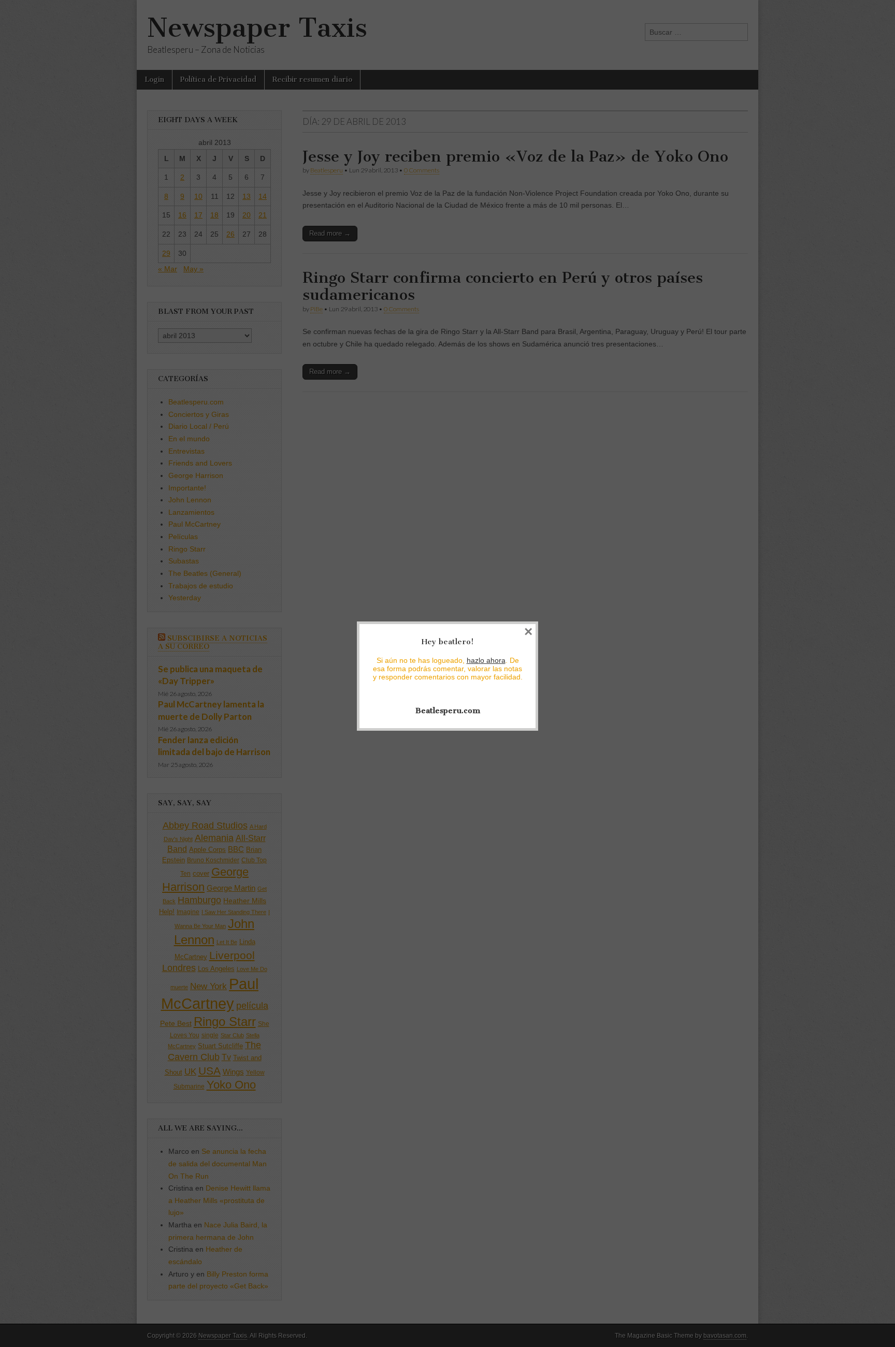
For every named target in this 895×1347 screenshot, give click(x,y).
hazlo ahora (486, 660)
